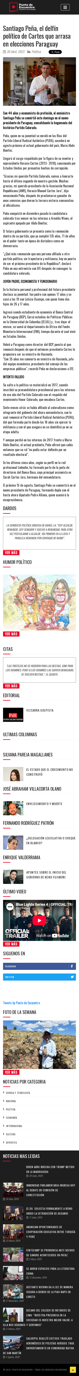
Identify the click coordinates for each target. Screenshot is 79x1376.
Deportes (11, 1142)
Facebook (10, 966)
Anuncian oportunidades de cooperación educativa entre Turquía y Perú (50, 1232)
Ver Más (11, 552)
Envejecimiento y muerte (44, 803)
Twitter (9, 977)
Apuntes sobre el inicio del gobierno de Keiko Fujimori (46, 874)
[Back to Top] (73, 1370)
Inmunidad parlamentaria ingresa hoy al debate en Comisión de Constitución (50, 1190)
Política (36, 51)
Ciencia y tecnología (18, 1092)
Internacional (14, 1126)
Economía (11, 1117)
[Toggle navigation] (65, 7)
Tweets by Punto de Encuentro (21, 1002)
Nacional (11, 1101)
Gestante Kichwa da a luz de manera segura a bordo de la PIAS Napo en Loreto (49, 1292)
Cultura (10, 1134)
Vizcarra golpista (39, 710)
